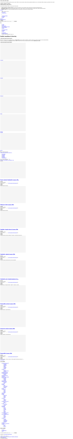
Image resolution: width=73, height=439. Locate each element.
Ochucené (5, 382)
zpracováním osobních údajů (8, 434)
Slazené (5, 374)
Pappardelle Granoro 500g (6, 353)
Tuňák (4, 417)
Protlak (5, 411)
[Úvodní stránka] (3, 19)
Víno (3, 424)
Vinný (4, 397)
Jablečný (5, 396)
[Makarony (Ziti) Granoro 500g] (13, 202)
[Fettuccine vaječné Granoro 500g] (13, 326)
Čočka (4, 390)
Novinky (3, 429)
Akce (2, 431)
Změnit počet (2, 183)
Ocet (2, 394)
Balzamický (5, 395)
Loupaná (5, 409)
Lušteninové (5, 404)
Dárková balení (4, 380)
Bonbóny (5, 378)
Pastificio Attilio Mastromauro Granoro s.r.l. (6, 152)
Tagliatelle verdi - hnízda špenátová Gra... (9, 279)
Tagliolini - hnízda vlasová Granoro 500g (9, 229)
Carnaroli (5, 419)
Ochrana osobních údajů (3, 436)
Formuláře (3, 16)
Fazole (4, 391)
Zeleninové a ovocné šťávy (5, 423)
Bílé (4, 425)
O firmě (3, 24)
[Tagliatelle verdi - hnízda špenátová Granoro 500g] (13, 277)
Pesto (4, 402)
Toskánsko (5, 413)
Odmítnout (5, 3)
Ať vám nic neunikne (3, 432)
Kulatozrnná (5, 421)
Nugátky (5, 379)
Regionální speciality (5, 412)
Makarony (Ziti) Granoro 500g (7, 204)
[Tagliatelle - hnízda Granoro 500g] (13, 252)
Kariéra (3, 17)
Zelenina (3, 422)
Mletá (4, 385)
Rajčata (3, 406)
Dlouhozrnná (5, 420)
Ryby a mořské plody (5, 414)
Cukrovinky (3, 377)
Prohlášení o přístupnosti (14, 436)
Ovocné (5, 405)
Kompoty (3, 383)
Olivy (3, 398)
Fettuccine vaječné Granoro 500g (7, 328)
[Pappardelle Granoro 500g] (13, 351)
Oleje (3, 369)
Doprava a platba (4, 27)
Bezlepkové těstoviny (5, 375)
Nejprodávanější (4, 430)
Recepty (3, 28)
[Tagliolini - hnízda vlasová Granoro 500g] (13, 227)
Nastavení (2, 3)
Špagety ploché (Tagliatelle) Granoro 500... (9, 179)
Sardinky (5, 416)
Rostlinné (5, 371)
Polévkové (5, 365)
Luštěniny (3, 389)
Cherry (5, 407)
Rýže (3, 418)
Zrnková (5, 387)
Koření (3, 388)
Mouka (3, 393)
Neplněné (5, 364)
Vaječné (5, 368)
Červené (5, 426)
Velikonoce (3, 376)
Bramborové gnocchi (5, 372)
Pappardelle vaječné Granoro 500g (8, 303)
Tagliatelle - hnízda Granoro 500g (7, 254)
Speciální (5, 367)
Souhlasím (8, 3)
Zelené (5, 400)
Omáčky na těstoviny (5, 401)
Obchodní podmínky (5, 29)
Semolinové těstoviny (5, 363)
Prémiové (5, 399)
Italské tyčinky (4, 381)
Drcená (5, 408)
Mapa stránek (9, 436)
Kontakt (3, 25)
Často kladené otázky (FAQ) (6, 26)
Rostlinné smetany (4, 373)
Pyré (2, 403)
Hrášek (5, 392)
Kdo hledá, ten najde (3, 21)
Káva (3, 384)
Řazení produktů (2, 159)
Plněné (5, 366)
